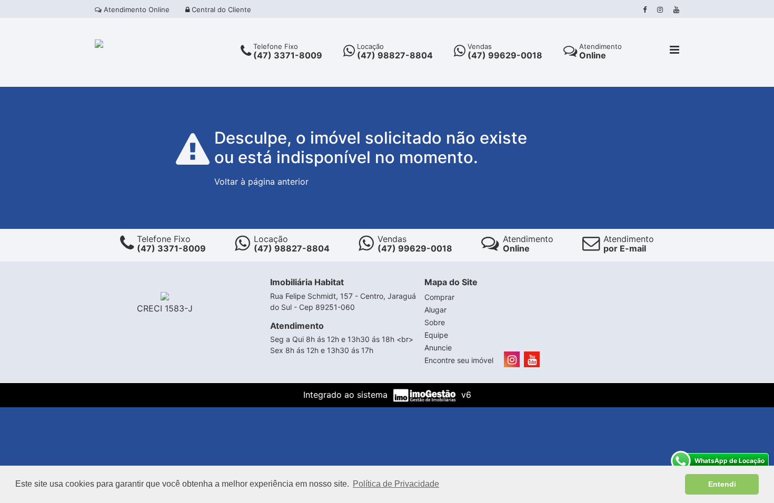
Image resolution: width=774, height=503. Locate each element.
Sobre (434, 322)
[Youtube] (676, 9)
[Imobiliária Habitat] (99, 42)
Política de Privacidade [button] (396, 483)
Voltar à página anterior (261, 181)
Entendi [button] (722, 484)
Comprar (439, 297)
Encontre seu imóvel (458, 360)
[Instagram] (660, 9)
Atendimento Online (136, 9)
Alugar (435, 309)
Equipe (436, 334)
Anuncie (438, 347)
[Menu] (674, 50)
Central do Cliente (220, 9)
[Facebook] (645, 9)
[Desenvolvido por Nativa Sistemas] (426, 394)
